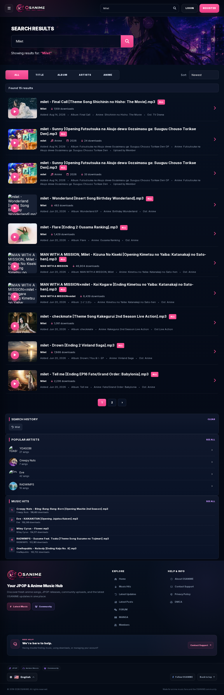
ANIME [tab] (107, 74)
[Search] (174, 8)
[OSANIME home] (33, 8)
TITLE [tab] (39, 74)
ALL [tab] (16, 74)
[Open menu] (9, 8)
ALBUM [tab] (62, 74)
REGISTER (209, 8)
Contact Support (199, 645)
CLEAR (211, 419)
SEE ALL (210, 439)
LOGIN (190, 8)
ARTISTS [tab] (85, 74)
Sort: (184, 75)
